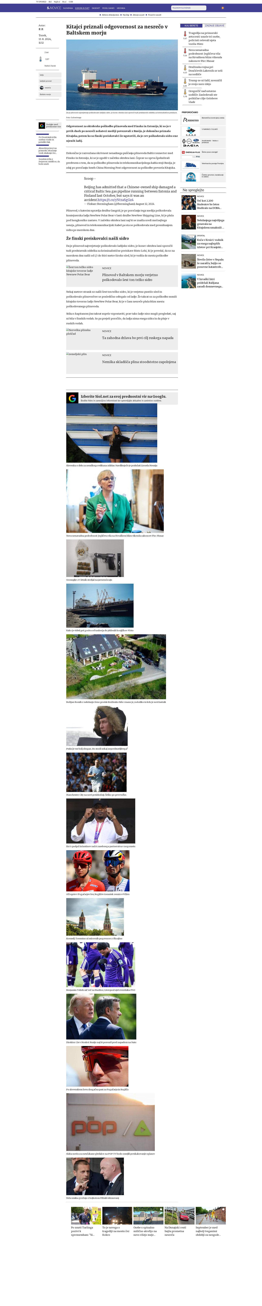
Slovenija (68, 8)
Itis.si (64, 2)
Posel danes (108, 8)
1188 (71, 2)
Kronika (121, 8)
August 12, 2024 (145, 203)
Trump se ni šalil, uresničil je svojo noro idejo (205, 82)
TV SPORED (41, 2)
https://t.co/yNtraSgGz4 (116, 200)
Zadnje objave (214, 25)
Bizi (50, 2)
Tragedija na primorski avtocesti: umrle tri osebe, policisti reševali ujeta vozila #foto (204, 38)
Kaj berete (191, 25)
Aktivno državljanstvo (110, 15)
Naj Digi (126, 15)
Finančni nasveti (154, 15)
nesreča (48, 88)
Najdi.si (57, 2)
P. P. (41, 29)
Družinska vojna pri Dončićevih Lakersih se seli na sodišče (205, 71)
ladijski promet (46, 81)
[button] (38, 8)
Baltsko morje (45, 94)
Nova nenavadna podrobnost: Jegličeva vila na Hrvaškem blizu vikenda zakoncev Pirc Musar (205, 55)
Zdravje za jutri (138, 15)
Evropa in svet (82, 8)
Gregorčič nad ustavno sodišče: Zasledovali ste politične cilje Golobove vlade (203, 97)
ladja (42, 75)
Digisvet (96, 8)
